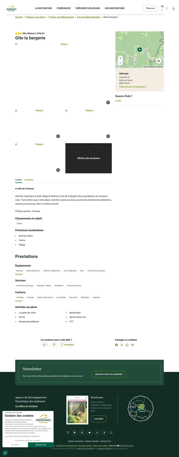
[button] (5, 453)
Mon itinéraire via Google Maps (133, 87)
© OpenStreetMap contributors (152, 67)
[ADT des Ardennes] (11, 8)
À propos (18, 180)
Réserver (150, 8)
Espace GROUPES (76, 441)
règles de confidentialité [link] (85, 448)
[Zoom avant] (120, 58)
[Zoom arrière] (120, 63)
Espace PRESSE (92, 441)
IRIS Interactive (127, 446)
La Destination (43, 8)
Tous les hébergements (88, 17)
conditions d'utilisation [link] (104, 448)
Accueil (19, 17)
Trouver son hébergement (61, 17)
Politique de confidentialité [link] (66, 446)
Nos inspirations (115, 8)
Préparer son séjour (87, 8)
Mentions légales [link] (85, 446)
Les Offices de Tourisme (26, 406)
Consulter (98, 419)
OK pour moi (41, 445)
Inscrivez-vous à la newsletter (108, 374)
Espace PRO (105, 441)
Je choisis (15, 445)
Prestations (28, 180)
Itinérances (64, 8)
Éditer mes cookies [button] (100, 446)
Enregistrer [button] (69, 344)
